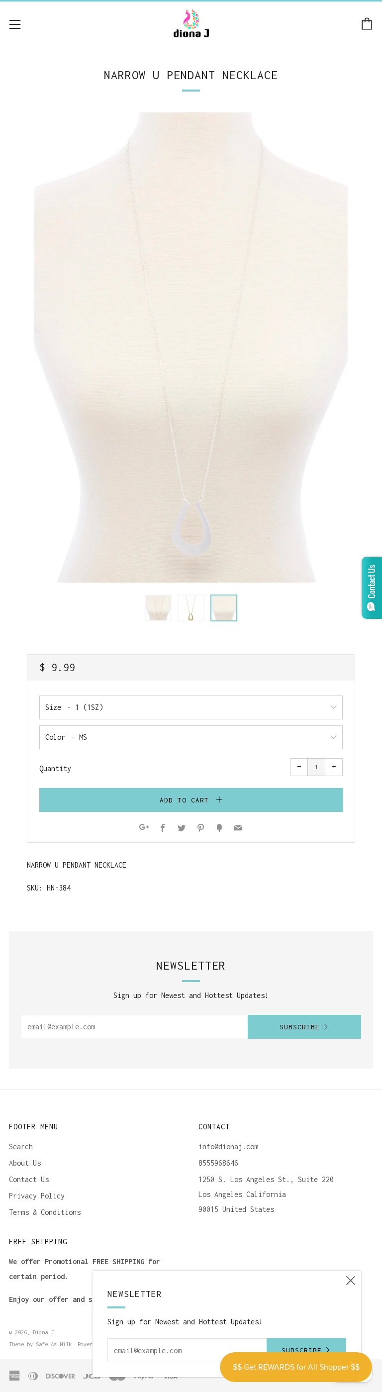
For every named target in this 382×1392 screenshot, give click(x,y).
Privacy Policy (37, 1196)
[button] (158, 608)
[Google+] (144, 828)
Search (21, 1146)
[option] (191, 347)
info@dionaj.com (228, 1146)
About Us (25, 1163)
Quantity (55, 768)
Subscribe (300, 1027)
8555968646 (218, 1163)
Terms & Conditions (45, 1212)
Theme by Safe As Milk (40, 1344)
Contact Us (29, 1179)
